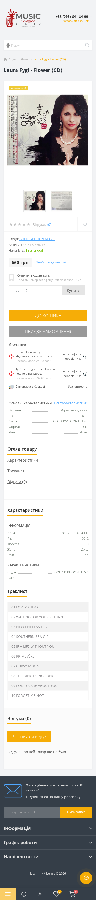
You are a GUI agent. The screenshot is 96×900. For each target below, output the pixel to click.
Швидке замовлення (48, 331)
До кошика (48, 315)
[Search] (87, 45)
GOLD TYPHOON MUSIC (37, 239)
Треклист (15, 471)
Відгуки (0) (17, 481)
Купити (73, 290)
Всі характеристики (70, 403)
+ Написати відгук (29, 736)
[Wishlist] (84, 224)
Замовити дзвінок (76, 21)
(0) (49, 224)
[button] (40, 894)
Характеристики (22, 460)
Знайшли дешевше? (51, 262)
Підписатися (76, 812)
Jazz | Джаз (20, 59)
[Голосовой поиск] (8, 45)
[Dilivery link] (85, 356)
